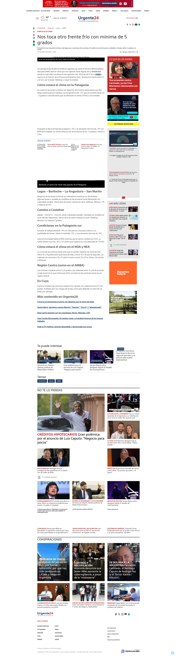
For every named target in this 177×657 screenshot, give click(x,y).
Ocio (84, 11)
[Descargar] (34, 41)
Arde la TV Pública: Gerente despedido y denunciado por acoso (64, 326)
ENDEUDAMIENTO (44, 501)
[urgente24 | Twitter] (130, 24)
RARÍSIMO (111, 603)
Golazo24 (124, 11)
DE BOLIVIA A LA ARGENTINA (119, 563)
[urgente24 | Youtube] (136, 24)
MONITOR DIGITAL (96, 361)
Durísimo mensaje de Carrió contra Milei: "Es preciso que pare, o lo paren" (122, 470)
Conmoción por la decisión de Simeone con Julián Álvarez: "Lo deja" (118, 209)
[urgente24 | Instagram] (133, 24)
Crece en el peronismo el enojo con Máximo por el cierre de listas (65, 301)
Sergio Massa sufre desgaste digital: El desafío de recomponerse (101, 367)
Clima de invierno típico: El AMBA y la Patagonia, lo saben (91, 146)
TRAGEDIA (121, 349)
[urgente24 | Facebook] (127, 24)
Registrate (130, 18)
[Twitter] (34, 32)
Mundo (57, 11)
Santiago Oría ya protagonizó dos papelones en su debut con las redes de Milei (52, 470)
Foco (90, 11)
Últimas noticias (33, 11)
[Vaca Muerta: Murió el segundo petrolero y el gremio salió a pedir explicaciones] (125, 351)
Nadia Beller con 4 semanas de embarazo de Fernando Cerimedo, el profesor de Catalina (123, 605)
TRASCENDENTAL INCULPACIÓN (85, 528)
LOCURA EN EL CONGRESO (118, 414)
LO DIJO (110, 440)
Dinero (106, 11)
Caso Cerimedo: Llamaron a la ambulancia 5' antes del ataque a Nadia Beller (88, 605)
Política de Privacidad (55, 648)
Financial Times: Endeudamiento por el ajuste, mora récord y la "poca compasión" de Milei (123, 530)
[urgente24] (45, 615)
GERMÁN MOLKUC (51, 477)
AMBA (98, 74)
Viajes (146, 11)
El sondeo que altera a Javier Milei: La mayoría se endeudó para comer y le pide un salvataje (53, 503)
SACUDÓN (113, 250)
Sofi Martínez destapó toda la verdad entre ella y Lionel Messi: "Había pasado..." (122, 442)
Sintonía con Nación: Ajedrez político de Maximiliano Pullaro (45, 367)
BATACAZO (113, 235)
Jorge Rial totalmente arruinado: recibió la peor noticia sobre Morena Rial (118, 253)
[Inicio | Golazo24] (139, 24)
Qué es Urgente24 (113, 634)
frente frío (42, 381)
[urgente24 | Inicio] (137, 642)
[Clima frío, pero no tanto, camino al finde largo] (42, 147)
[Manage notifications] (172, 652)
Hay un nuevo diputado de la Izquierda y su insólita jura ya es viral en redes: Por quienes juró (123, 416)
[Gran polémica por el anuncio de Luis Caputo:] (75, 363)
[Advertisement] (71, 111)
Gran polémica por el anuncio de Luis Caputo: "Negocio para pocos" (73, 367)
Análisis (75, 11)
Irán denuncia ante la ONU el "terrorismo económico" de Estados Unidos (86, 530)
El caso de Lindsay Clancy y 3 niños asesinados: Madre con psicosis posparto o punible (52, 605)
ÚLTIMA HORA (114, 215)
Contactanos (111, 631)
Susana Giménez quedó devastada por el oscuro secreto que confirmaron (118, 228)
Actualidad (46, 11)
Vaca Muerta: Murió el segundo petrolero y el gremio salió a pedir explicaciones (125, 356)
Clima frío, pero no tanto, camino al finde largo (59, 145)
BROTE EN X (112, 468)
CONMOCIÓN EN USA (46, 603)
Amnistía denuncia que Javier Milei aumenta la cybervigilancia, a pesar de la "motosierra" (87, 573)
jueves (51, 381)
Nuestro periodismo (113, 640)
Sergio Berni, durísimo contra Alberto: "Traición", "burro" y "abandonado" (69, 307)
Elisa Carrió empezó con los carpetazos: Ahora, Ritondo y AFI (63, 312)
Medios (66, 11)
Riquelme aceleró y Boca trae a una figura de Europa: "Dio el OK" (117, 238)
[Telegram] (34, 38)
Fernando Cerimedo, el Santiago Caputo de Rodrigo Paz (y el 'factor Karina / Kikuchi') (122, 571)
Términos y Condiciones (43, 648)
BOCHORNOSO (43, 468)
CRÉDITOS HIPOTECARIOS (72, 361)
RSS (108, 637)
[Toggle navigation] (38, 18)
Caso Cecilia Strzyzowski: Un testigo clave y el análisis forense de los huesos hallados (70, 320)
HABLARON (113, 207)
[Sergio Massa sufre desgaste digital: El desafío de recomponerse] (101, 363)
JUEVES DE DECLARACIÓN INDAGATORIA (88, 603)
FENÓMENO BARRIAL (116, 528)
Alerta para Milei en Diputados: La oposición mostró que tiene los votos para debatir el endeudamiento (53, 530)
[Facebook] (34, 28)
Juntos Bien (136, 11)
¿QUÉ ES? (112, 225)
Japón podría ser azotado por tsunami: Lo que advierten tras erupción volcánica (118, 218)
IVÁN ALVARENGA (121, 245)
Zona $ (115, 11)
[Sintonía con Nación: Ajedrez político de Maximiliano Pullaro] (49, 363)
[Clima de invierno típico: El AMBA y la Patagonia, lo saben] (75, 147)
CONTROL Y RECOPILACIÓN (83, 564)
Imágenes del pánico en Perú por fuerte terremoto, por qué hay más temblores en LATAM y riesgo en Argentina (53, 570)
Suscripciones (111, 628)
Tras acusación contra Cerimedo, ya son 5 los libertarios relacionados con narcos (123, 84)
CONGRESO (42, 528)
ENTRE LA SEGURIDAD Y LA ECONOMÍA (50, 361)
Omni (98, 11)
